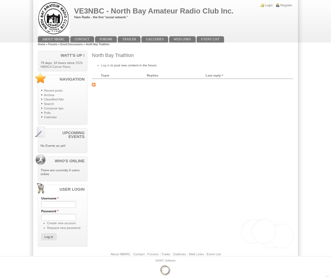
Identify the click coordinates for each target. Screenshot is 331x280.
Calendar (50, 117)
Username (50, 198)
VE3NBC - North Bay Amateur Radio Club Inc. (154, 11)
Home (41, 44)
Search (49, 104)
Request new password (63, 228)
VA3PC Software (165, 260)
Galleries (155, 39)
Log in (105, 65)
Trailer (129, 39)
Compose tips (53, 108)
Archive (49, 95)
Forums (106, 39)
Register (286, 5)
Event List (210, 39)
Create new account (61, 223)
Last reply (213, 75)
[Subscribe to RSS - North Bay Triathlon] (192, 84)
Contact (82, 39)
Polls (47, 113)
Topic (105, 75)
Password (49, 211)
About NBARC (53, 39)
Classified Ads (54, 99)
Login (269, 5)
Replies (152, 75)
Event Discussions (71, 44)
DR (327, 276)
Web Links (182, 39)
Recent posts (53, 90)
